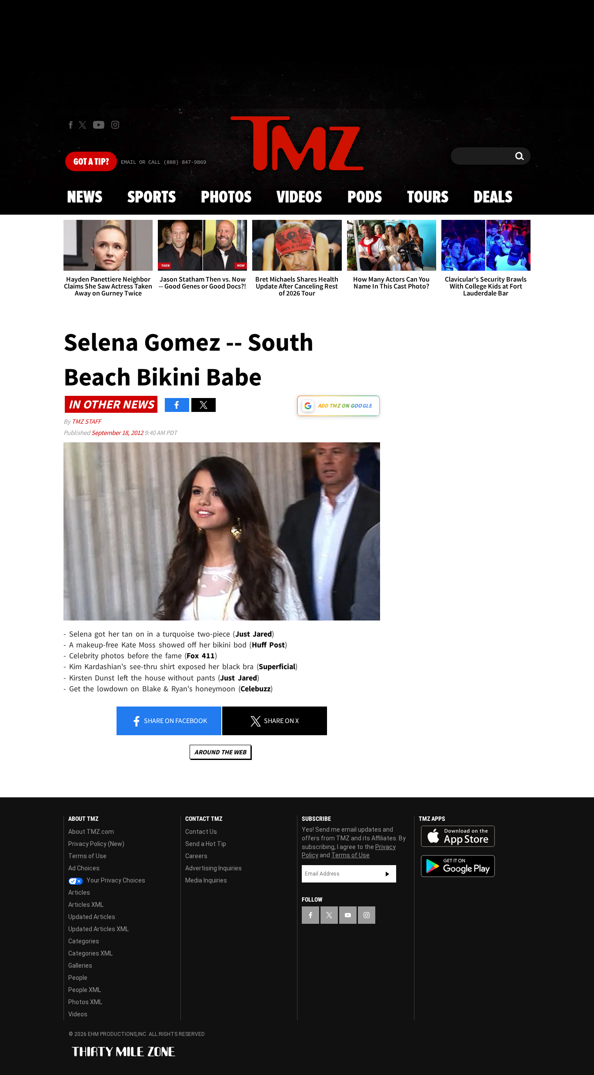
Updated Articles (91, 916)
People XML (84, 989)
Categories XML (90, 953)
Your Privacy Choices (115, 880)
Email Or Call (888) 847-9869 (163, 162)
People (77, 977)
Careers (196, 856)
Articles (79, 892)
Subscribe (387, 874)
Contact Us (201, 831)
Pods (364, 197)
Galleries (80, 965)
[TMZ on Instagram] (115, 125)
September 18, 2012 (117, 432)
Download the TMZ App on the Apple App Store (458, 836)
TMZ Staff (86, 421)
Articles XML (85, 904)
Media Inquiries (206, 880)
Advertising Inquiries (213, 868)
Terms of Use (87, 856)
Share (175, 720)
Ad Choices (84, 868)
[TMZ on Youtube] (99, 125)
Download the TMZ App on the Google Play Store (458, 866)
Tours (427, 197)
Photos (226, 197)
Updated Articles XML (98, 929)
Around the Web (220, 752)
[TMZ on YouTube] (348, 915)
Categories (83, 941)
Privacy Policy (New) (96, 843)
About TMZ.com (91, 831)
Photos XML (85, 1002)
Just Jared (253, 634)
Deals (493, 197)
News (84, 197)
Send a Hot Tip (205, 843)
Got (91, 162)
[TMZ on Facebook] (70, 125)
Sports (151, 197)
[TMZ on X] (84, 125)
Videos (299, 197)
